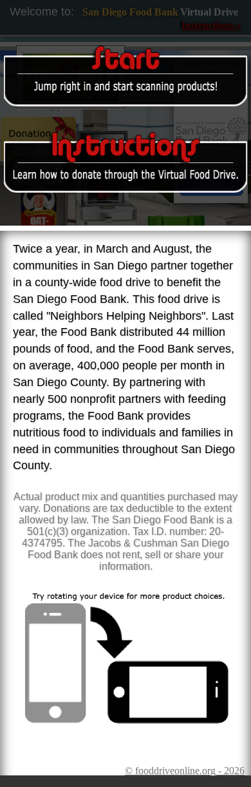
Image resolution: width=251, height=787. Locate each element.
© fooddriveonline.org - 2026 (185, 770)
